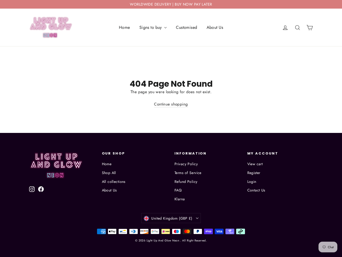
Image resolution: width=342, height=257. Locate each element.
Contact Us (256, 190)
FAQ (177, 190)
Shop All (109, 172)
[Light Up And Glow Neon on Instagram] (32, 188)
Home (124, 27)
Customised (186, 27)
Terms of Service (187, 172)
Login (251, 181)
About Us (215, 27)
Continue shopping (171, 104)
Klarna (179, 199)
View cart (255, 164)
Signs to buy (151, 27)
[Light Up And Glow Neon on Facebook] (41, 188)
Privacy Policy (186, 164)
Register (253, 172)
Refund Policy (186, 181)
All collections (113, 181)
